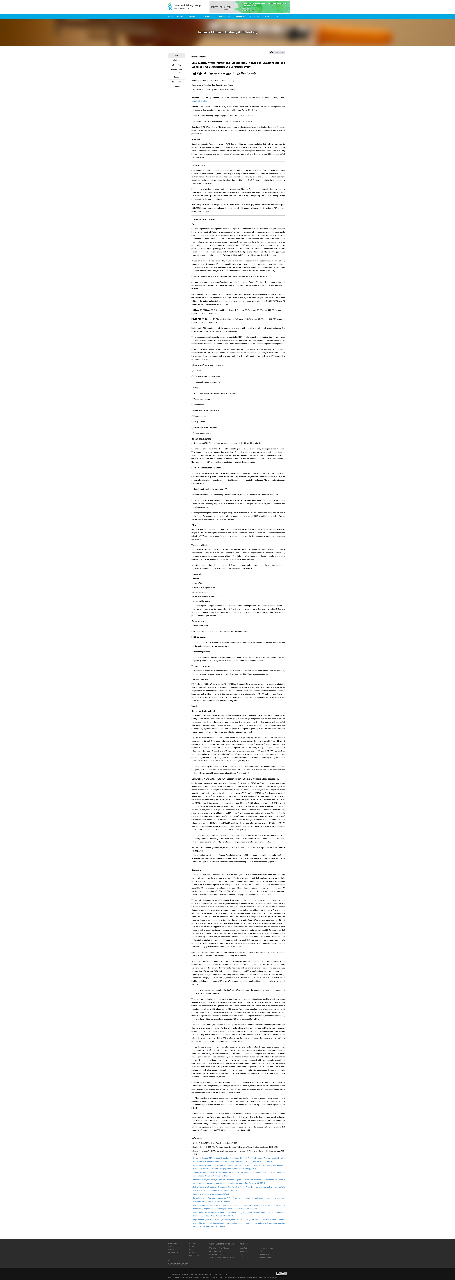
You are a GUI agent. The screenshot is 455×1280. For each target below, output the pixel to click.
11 (196, 984)
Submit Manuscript (206, 16)
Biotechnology (194, 1256)
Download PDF (279, 52)
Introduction (176, 65)
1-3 (250, 180)
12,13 (208, 1050)
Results (177, 77)
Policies (266, 16)
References (176, 87)
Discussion (176, 82)
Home (170, 16)
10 (251, 978)
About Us (180, 16)
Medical (192, 1247)
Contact (276, 16)
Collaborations (239, 16)
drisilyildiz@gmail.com (200, 101)
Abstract (176, 60)
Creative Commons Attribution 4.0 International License (208, 1274)
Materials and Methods (176, 71)
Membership (254, 16)
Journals (191, 16)
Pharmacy (192, 1253)
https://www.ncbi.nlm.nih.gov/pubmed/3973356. (211, 1194)
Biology (191, 1250)
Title (176, 55)
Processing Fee (224, 16)
